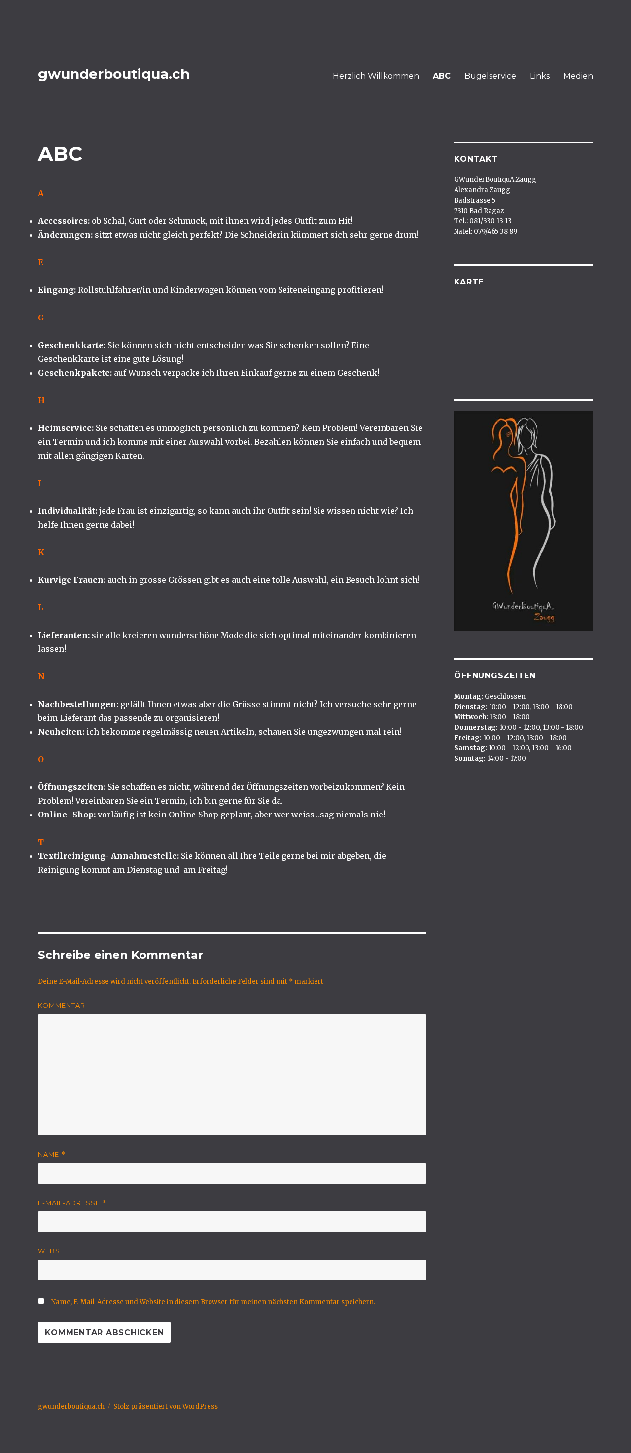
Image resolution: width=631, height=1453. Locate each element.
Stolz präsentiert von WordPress (165, 1406)
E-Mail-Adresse (72, 1203)
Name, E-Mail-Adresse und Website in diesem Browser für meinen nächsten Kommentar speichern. (213, 1302)
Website (54, 1251)
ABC (442, 76)
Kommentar (61, 1005)
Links (540, 76)
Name (52, 1154)
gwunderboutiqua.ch (114, 74)
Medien (578, 76)
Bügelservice (490, 76)
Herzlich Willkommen (376, 76)
